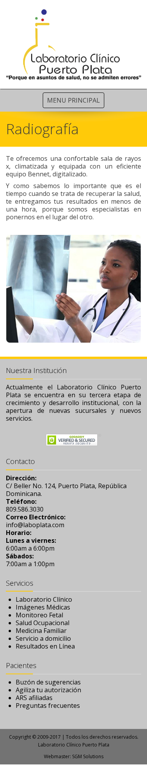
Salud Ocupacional (42, 622)
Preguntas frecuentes (48, 705)
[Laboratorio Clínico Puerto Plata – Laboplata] (73, 44)
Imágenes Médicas (43, 607)
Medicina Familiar (41, 630)
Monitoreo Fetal (39, 615)
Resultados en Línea (45, 646)
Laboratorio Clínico (44, 599)
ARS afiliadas (34, 697)
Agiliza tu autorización (48, 690)
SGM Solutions (87, 756)
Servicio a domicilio (43, 638)
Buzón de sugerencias (48, 682)
